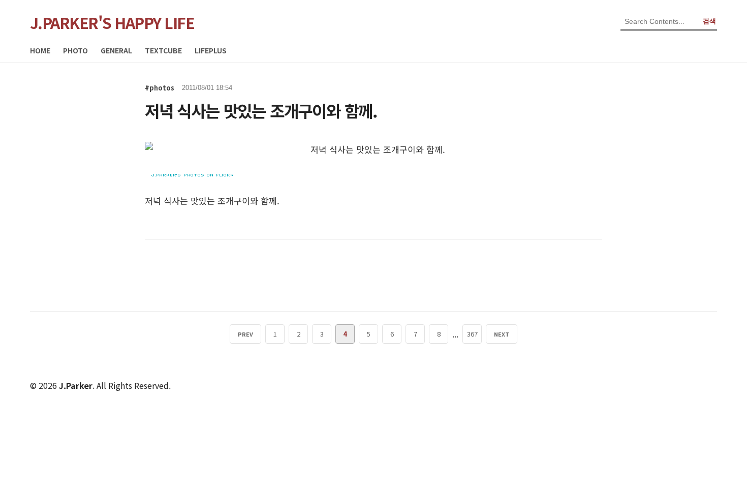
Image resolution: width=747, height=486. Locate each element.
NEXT (501, 334)
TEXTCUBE (163, 50)
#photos (159, 88)
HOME (40, 50)
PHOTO (75, 50)
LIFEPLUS (211, 50)
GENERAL (116, 50)
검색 (709, 21)
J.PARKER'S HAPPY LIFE (112, 22)
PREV (245, 334)
